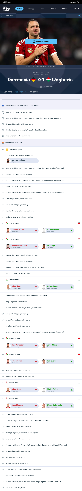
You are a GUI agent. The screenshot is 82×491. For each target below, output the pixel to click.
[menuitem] (19, 9)
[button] (75, 9)
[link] (19, 9)
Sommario (8, 92)
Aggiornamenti (21, 92)
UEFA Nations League (6, 9)
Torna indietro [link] (8, 15)
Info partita (34, 92)
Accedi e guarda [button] (42, 41)
